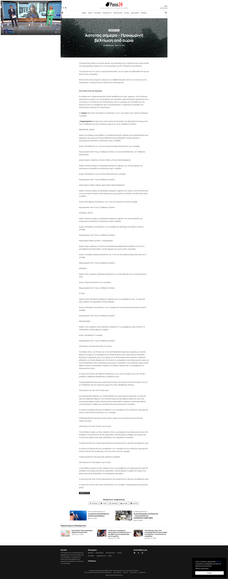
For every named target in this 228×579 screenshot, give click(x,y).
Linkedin (125, 503)
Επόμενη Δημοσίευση (140, 511)
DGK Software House (116, 575)
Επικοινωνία (133, 572)
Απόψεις (143, 13)
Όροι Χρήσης (117, 572)
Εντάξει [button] (209, 573)
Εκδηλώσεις (135, 13)
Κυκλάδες (97, 13)
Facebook (95, 503)
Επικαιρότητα (107, 13)
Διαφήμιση (142, 572)
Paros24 (110, 570)
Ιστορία (126, 13)
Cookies (218, 561)
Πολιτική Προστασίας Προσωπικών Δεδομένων (98, 572)
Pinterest (135, 503)
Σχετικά (125, 572)
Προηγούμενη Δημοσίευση (96, 511)
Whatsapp (115, 503)
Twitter (105, 503)
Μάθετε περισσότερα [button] (201, 568)
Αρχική (84, 13)
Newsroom (108, 45)
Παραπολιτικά (117, 13)
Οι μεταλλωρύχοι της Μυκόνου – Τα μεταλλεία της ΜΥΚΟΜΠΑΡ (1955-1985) (146, 516)
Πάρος (90, 13)
